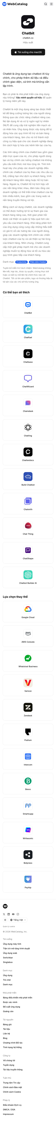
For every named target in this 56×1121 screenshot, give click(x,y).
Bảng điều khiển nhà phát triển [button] (17, 997)
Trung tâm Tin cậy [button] (11, 1082)
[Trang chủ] (14, 4)
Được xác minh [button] (10, 1002)
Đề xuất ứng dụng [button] (11, 1006)
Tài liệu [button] (6, 1029)
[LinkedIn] (8, 914)
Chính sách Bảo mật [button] (12, 1087)
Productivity (21, 262)
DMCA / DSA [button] (9, 1109)
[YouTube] (13, 914)
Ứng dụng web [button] (10, 953)
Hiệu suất (28, 42)
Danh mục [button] (7, 984)
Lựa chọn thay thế (15, 596)
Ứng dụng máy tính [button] (12, 944)
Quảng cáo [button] (8, 1011)
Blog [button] (5, 1038)
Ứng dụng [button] (7, 975)
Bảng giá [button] (7, 1024)
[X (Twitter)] (4, 914)
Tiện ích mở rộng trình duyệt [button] (16, 948)
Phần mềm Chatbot (38, 262)
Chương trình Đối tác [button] (13, 1042)
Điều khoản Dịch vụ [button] (12, 1105)
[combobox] (18, 920)
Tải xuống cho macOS (30, 52)
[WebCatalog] (5, 906)
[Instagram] (18, 914)
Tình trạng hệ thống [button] (12, 1047)
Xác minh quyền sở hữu (29, 97)
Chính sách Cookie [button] (12, 1092)
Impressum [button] (8, 1114)
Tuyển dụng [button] (8, 1065)
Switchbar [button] (8, 957)
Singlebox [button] (8, 962)
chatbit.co (28, 37)
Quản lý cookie (9, 926)
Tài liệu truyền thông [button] (13, 1069)
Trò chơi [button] (7, 980)
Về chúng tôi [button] (9, 1060)
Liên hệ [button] (6, 1033)
